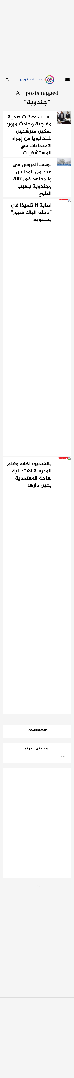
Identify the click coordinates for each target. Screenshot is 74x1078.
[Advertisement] (37, 37)
